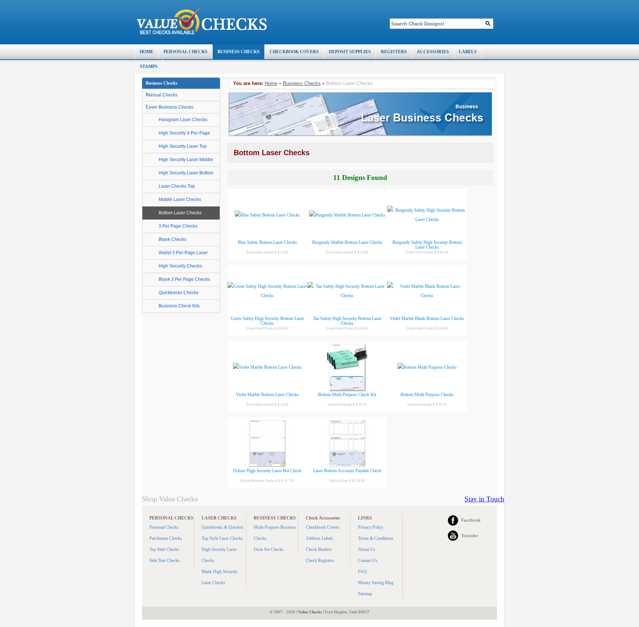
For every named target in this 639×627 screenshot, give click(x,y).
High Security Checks (180, 266)
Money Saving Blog (375, 582)
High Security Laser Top (183, 146)
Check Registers (320, 560)
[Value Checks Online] (202, 20)
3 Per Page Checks (178, 226)
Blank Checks (172, 239)
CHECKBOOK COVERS (294, 51)
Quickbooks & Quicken (222, 527)
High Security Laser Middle (186, 159)
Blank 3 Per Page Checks (184, 279)
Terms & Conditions (375, 538)
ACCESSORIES (433, 51)
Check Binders (319, 549)
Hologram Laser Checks (183, 119)
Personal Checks (164, 527)
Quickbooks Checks (179, 292)
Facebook (471, 520)
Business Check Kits (179, 306)
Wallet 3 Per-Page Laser (183, 252)
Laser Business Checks (169, 107)
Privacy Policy (370, 527)
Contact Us (368, 560)
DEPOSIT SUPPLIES (350, 51)
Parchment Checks (165, 538)
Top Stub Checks (164, 549)
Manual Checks (162, 95)
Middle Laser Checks (180, 199)
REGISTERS (394, 51)
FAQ (362, 571)
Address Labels (319, 538)
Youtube (469, 535)
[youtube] (453, 536)
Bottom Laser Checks (180, 212)
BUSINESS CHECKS (238, 51)
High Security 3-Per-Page (184, 133)
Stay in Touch (484, 499)
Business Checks (302, 83)
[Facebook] (453, 520)
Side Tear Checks (164, 560)
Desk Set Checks (269, 549)
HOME (146, 51)
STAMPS (149, 66)
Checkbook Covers (322, 527)
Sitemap (365, 593)
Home (271, 83)
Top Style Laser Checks (222, 538)
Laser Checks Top (177, 186)
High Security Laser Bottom (186, 173)
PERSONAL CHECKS (185, 51)
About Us (366, 549)
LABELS (468, 51)
